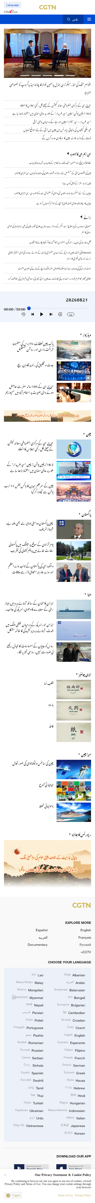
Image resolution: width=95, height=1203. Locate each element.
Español (42, 930)
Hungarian (72, 1102)
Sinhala (33, 1065)
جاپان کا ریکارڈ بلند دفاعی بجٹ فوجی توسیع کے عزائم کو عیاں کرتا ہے (63, 203)
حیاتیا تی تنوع (46, 784)
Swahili (32, 1080)
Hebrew (75, 1087)
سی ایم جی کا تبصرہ (80, 153)
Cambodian (74, 1012)
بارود (50, 704)
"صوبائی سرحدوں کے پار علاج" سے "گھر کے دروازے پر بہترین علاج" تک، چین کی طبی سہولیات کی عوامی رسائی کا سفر (49, 229)
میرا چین (86, 754)
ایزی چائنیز (85, 674)
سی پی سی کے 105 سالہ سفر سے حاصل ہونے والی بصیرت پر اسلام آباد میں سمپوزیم (29, 389)
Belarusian (69, 989)
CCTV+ (86, 952)
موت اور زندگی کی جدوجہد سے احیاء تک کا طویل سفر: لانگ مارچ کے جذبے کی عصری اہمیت (54, 268)
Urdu (36, 1117)
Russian (31, 1049)
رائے (87, 217)
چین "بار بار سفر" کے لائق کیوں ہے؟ (76, 183)
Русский (85, 945)
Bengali (76, 997)
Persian (32, 1012)
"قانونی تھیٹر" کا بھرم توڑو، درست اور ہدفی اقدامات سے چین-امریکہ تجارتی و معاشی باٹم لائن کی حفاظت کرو (49, 278)
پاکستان (86, 514)
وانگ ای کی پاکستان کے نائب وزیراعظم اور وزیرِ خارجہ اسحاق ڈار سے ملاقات (30, 568)
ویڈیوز (87, 334)
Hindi (78, 1095)
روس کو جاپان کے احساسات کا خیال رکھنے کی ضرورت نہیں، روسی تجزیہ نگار (30, 648)
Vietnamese (28, 1125)
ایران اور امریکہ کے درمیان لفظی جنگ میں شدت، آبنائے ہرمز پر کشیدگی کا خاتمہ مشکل (29, 627)
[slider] (29, 308)
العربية (43, 937)
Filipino (75, 1049)
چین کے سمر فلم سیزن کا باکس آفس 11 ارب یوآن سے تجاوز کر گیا (28, 488)
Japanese (73, 1125)
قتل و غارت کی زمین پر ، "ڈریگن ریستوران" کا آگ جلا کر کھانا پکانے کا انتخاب (60, 242)
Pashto (34, 1034)
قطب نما (48, 683)
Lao (37, 974)
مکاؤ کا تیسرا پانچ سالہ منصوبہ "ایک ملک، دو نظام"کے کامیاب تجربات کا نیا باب (60, 162)
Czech (76, 1027)
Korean (74, 1132)
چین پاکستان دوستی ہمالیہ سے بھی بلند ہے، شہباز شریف (29, 525)
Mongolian (30, 989)
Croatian (73, 1019)
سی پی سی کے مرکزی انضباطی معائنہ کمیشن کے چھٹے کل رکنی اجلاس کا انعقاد (30, 445)
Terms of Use (65, 1195)
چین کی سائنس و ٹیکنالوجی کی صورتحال (32, 762)
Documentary (38, 945)
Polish (34, 1019)
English (85, 930)
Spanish (32, 1072)
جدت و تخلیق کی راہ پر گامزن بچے (35, 364)
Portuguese (28, 1027)
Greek (74, 1072)
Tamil (35, 1087)
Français (84, 937)
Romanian (30, 1042)
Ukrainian (29, 1110)
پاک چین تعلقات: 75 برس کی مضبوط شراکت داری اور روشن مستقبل (32, 346)
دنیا (89, 594)
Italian (75, 1117)
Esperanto (71, 1042)
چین (88, 433)
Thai (36, 1095)
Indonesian (66, 1110)
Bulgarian (71, 1004)
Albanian (74, 974)
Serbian (32, 1057)
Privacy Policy (83, 1195)
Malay (29, 982)
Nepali (34, 1004)
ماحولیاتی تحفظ (46, 805)
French (74, 1057)
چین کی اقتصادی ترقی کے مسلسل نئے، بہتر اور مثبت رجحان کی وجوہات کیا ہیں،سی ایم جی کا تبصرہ (53, 172)
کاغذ (51, 725)
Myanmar (27, 997)
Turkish (33, 1102)
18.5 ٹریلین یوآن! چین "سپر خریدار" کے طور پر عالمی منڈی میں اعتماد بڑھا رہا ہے (30, 467)
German (73, 1065)
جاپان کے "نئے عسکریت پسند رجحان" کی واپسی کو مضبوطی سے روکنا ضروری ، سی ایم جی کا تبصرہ (53, 192)
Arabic (75, 982)
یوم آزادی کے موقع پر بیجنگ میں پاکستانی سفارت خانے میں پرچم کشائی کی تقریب (31, 547)
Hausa (76, 1080)
